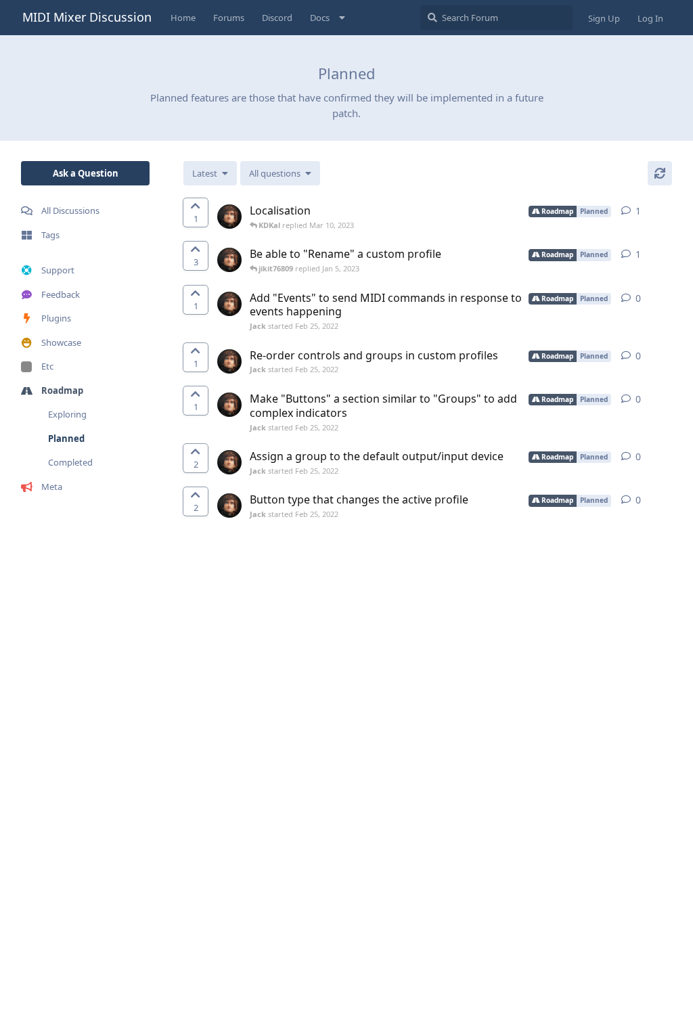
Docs (320, 18)
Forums (228, 18)
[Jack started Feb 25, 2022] (229, 216)
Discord (277, 18)
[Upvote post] (195, 212)
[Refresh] (660, 173)
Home (183, 18)
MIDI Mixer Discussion (87, 17)
